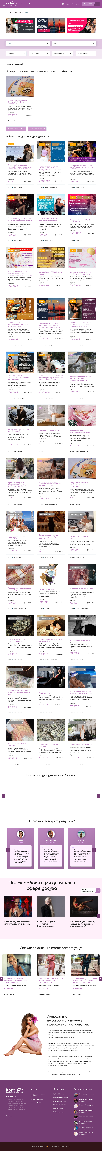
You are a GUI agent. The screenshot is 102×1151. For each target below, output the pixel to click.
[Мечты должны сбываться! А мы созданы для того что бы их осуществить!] (76, 1123)
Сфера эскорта (83, 1101)
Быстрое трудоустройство (87, 890)
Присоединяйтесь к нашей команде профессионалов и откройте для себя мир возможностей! (86, 1099)
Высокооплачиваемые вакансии (38, 1094)
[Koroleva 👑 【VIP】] (9, 5)
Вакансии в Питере (36, 1103)
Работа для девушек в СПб (37, 128)
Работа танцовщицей (59, 1101)
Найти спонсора (58, 1112)
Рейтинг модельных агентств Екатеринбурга (47, 924)
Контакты (9, 1116)
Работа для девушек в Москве (16, 128)
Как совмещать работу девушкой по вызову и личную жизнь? (82, 924)
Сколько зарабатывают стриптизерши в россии (17, 923)
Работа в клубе (58, 1108)
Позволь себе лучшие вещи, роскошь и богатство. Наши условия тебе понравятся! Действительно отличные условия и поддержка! (86, 1110)
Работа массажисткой (60, 1105)
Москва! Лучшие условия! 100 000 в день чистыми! (86, 1105)
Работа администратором (61, 1097)
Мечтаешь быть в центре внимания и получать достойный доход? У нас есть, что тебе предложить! (86, 1094)
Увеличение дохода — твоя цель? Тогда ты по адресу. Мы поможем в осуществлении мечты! (86, 1116)
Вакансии (18, 12)
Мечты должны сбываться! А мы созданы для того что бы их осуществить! (86, 1121)
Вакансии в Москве (37, 1099)
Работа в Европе (58, 1094)
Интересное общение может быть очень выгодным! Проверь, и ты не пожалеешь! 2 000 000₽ (86, 1127)
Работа (10, 12)
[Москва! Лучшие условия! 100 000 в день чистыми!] (76, 1106)
